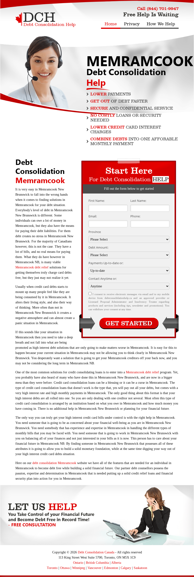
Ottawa (65, 568)
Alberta (116, 562)
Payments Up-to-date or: (105, 263)
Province (94, 232)
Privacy (132, 23)
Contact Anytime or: (102, 278)
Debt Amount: (98, 247)
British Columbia (97, 562)
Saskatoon (140, 568)
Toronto (52, 568)
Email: (92, 216)
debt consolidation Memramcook (54, 463)
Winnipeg (78, 568)
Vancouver (94, 568)
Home (111, 23)
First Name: (96, 200)
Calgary (126, 568)
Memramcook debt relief (31, 267)
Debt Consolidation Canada (96, 552)
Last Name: (138, 200)
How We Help (161, 23)
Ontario (78, 562)
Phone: (135, 216)
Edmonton (111, 568)
